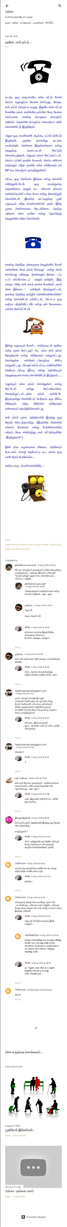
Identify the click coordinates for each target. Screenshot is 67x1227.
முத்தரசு (29, 605)
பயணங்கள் (38, 22)
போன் (18, 549)
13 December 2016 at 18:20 (39, 990)
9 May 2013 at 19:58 (40, 794)
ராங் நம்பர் (25, 549)
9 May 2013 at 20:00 (41, 836)
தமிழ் (59, 544)
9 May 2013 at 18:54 (36, 863)
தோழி (7, 549)
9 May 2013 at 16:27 (43, 605)
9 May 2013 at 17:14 (25, 693)
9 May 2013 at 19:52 (36, 897)
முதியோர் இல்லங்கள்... (20, 1130)
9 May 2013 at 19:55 (40, 667)
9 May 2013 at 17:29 (38, 778)
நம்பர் (13, 549)
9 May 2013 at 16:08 (35, 586)
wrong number (41, 544)
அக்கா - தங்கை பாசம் (19, 1191)
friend (14, 544)
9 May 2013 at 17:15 (25, 747)
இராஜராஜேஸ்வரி (22, 817)
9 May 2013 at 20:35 (49, 935)
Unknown (20, 863)
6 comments (19, 1196)
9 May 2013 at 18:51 (40, 818)
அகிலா (9, 11)
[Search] (60, 5)
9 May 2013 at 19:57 (40, 718)
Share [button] (8, 540)
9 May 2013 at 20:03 (41, 916)
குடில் (7, 22)
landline (22, 544)
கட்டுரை (52, 544)
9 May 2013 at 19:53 (40, 627)
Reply (18, 647)
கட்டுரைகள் (25, 22)
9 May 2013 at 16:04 (47, 565)
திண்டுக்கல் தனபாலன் (25, 565)
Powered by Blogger (36, 1217)
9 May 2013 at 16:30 (34, 654)
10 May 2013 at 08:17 (41, 963)
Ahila (27, 627)
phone (30, 544)
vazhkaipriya (32, 935)
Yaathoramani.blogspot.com (31, 690)
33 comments (19, 1135)
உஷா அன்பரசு (21, 778)
